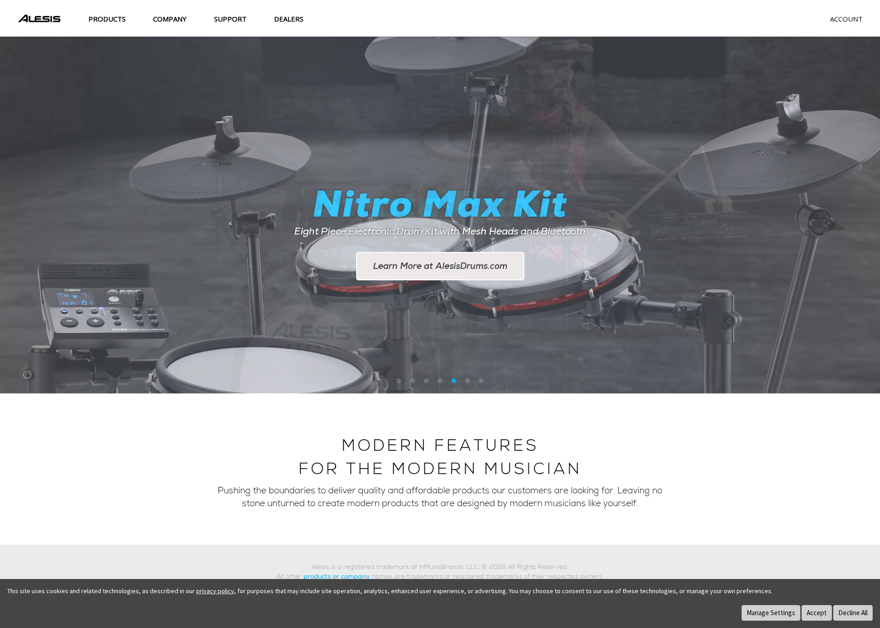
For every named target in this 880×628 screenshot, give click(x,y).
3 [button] (426, 381)
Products (107, 18)
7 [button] (481, 381)
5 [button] (453, 381)
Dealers (288, 18)
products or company (336, 576)
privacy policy (215, 591)
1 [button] (398, 381)
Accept (817, 612)
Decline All (853, 612)
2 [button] (412, 381)
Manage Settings (771, 612)
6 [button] (467, 381)
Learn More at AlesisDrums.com (440, 266)
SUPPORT (230, 18)
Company (170, 18)
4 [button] (440, 381)
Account (846, 18)
